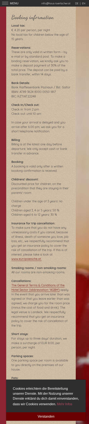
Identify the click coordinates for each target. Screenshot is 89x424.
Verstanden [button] (46, 416)
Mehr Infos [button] (64, 404)
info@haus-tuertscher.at (55, 3)
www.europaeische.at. (26, 259)
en (83, 3)
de (76, 3)
